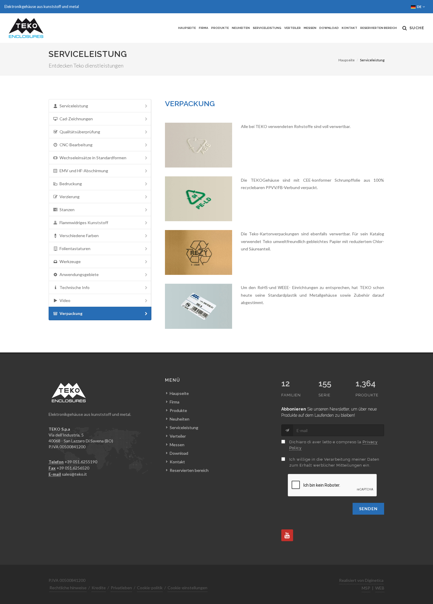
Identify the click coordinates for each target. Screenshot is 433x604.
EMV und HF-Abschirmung (84, 170)
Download (329, 27)
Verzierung (70, 196)
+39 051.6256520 (73, 467)
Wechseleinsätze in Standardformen (93, 157)
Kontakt (349, 27)
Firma (203, 27)
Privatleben (121, 587)
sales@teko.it (74, 474)
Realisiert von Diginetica (361, 580)
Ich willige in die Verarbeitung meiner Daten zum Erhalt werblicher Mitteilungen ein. (334, 462)
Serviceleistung (267, 27)
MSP (366, 587)
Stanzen (67, 209)
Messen (310, 27)
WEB (379, 587)
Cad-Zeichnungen (76, 118)
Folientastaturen (75, 248)
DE (419, 6)
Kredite (99, 587)
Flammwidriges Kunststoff (84, 222)
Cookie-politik (150, 587)
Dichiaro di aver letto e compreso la (333, 445)
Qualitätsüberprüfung (80, 131)
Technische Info (75, 287)
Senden (368, 508)
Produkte (220, 27)
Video (65, 300)
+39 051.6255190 (81, 461)
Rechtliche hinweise (68, 587)
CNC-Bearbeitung (76, 144)
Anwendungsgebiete (79, 274)
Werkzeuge (70, 261)
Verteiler (292, 27)
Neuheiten (241, 27)
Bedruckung (71, 183)
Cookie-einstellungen (187, 587)
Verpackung (71, 313)
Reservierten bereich (378, 27)
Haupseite (187, 27)
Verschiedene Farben (79, 235)
